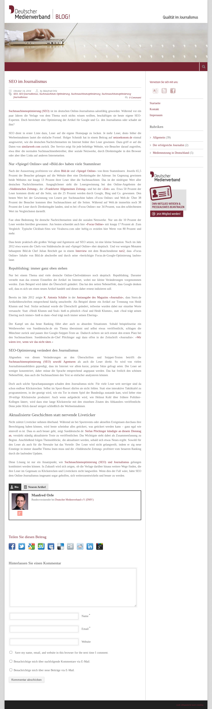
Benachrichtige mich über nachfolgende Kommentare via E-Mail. (52, 661)
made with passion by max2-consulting (189, 705)
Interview (81, 251)
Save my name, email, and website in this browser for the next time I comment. (61, 652)
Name (85, 616)
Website (86, 641)
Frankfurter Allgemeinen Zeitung (65, 189)
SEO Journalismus (28, 94)
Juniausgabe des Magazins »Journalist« (100, 297)
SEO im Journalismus (28, 81)
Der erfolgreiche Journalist (168, 145)
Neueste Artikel (37, 487)
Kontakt (154, 109)
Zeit (106, 189)
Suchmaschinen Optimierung (54, 94)
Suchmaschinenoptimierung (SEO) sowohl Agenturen (42, 361)
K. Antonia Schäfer (55, 297)
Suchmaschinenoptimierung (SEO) (29, 111)
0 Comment (135, 97)
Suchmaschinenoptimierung (85, 94)
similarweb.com (31, 146)
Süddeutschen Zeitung (23, 189)
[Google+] (19, 513)
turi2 (122, 251)
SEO (15, 94)
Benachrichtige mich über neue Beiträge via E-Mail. (44, 670)
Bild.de (65, 171)
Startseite (155, 103)
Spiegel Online (86, 171)
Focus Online (95, 224)
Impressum (156, 115)
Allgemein (159, 137)
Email (85, 628)
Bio (16, 487)
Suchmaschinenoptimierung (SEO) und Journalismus (97, 462)
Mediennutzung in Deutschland (171, 152)
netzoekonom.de (122, 137)
